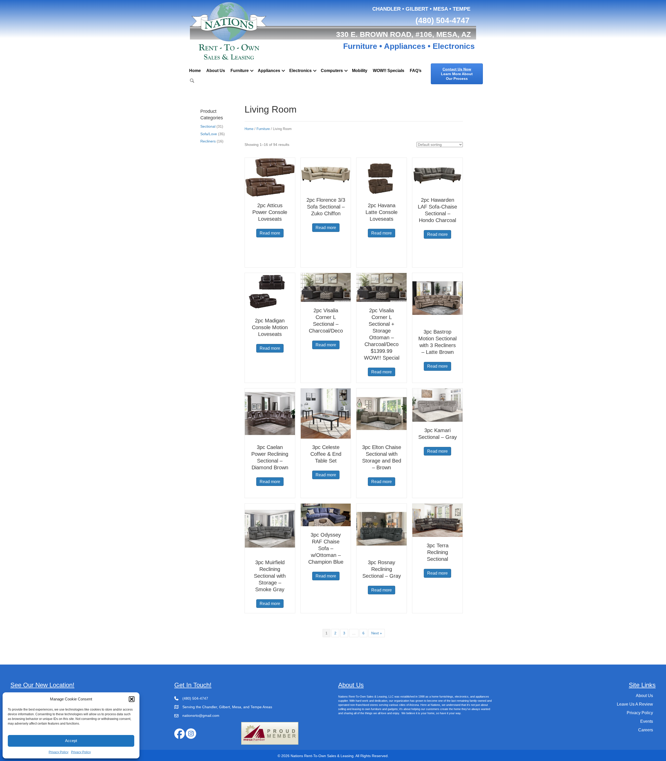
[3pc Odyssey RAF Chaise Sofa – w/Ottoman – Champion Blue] (326, 514)
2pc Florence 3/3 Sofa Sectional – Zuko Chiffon (325, 206)
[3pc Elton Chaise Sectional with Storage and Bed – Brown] (381, 413)
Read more (270, 233)
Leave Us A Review (635, 704)
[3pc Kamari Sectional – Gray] (437, 405)
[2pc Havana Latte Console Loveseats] (381, 177)
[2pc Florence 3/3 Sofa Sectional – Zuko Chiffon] (326, 174)
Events (646, 721)
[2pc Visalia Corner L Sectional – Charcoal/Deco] (326, 287)
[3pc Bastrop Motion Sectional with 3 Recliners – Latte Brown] (437, 298)
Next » (376, 633)
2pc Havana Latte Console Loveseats (382, 212)
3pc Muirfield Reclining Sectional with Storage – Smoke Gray (270, 576)
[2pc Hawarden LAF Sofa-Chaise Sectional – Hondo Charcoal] (437, 174)
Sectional (207, 126)
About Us (215, 70)
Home (195, 70)
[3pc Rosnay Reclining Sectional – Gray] (381, 528)
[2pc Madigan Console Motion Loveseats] (270, 292)
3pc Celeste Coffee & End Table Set (325, 454)
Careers (645, 730)
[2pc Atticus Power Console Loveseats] (270, 177)
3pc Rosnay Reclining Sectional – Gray (381, 569)
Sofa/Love (208, 134)
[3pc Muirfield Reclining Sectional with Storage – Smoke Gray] (270, 528)
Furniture (239, 70)
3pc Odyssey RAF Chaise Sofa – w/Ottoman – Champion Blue (325, 548)
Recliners (208, 141)
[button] (131, 699)
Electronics (300, 70)
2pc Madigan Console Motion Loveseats (270, 327)
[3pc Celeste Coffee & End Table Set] (326, 413)
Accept (71, 740)
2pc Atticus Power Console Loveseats (269, 212)
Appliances (269, 70)
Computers (332, 70)
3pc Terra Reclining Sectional (438, 552)
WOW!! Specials (388, 70)
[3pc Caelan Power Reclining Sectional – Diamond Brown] (270, 413)
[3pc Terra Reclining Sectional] (437, 520)
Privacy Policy (58, 752)
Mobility (359, 70)
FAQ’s (415, 70)
